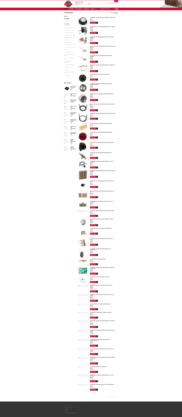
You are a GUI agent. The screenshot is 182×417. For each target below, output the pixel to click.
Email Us (66, 409)
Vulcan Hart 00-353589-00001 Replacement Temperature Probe (102, 65)
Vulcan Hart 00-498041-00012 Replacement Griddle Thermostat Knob (101, 84)
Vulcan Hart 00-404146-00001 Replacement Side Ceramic (102, 210)
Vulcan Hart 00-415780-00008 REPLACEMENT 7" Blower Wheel (101, 220)
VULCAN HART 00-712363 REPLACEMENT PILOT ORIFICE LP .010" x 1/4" (102, 181)
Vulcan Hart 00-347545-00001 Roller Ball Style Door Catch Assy (101, 202)
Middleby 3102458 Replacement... (73, 147)
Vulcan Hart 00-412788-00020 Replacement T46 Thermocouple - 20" (100, 340)
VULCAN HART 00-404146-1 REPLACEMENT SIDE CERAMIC (101, 123)
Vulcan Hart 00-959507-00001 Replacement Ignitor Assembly (101, 56)
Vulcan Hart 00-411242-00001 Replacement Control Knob (102, 17)
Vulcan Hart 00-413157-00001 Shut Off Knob (99, 276)
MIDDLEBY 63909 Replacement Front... (73, 120)
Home (111, 12)
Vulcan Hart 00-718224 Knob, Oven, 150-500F (99, 74)
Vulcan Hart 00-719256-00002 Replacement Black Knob (102, 142)
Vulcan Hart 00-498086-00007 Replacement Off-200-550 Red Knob (102, 376)
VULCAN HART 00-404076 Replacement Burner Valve (101, 152)
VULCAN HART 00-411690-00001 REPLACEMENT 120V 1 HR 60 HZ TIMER (102, 27)
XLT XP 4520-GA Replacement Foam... (73, 87)
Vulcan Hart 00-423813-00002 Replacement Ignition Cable (102, 113)
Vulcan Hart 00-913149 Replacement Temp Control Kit (102, 348)
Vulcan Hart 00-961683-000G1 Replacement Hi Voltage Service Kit (101, 162)
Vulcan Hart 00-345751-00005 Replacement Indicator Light (101, 239)
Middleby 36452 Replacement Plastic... (73, 101)
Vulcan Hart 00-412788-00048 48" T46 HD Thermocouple (102, 384)
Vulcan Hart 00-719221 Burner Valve (98, 259)
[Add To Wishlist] (97, 22)
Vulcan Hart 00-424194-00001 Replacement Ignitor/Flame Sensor (102, 47)
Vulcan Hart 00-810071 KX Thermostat (98, 366)
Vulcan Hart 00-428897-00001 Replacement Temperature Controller (102, 268)
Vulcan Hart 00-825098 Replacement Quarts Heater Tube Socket (102, 331)
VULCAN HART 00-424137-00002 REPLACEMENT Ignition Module (101, 286)
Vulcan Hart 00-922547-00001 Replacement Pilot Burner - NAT (102, 321)
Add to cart (93, 22)
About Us (66, 411)
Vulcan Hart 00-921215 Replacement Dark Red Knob (101, 132)
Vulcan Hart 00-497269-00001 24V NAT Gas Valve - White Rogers (102, 295)
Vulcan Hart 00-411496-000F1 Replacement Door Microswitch (100, 249)
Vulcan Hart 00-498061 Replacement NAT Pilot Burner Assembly (102, 37)
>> (116, 396)
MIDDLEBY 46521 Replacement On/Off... (73, 113)
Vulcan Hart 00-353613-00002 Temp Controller (100, 304)
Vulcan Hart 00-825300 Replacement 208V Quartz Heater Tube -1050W (102, 358)
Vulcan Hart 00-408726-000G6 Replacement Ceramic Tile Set (102, 192)
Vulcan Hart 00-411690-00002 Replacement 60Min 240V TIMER (101, 94)
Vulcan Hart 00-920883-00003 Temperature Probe (100, 312)
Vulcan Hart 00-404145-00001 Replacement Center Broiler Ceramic (102, 171)
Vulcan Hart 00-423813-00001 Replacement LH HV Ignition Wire (102, 105)
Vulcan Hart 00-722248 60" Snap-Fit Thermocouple (101, 228)
